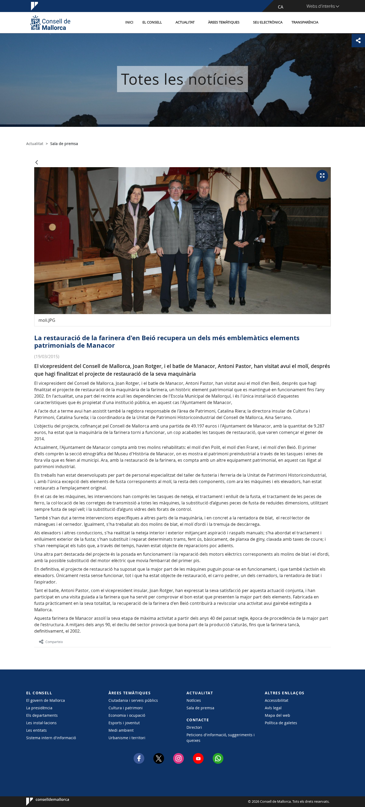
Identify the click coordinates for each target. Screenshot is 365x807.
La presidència (39, 707)
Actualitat (185, 22)
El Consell (152, 22)
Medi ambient (121, 730)
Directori (194, 727)
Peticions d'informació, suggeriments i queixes (221, 737)
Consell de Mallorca (42, 801)
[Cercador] (328, 22)
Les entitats (36, 730)
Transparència (305, 22)
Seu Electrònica (267, 22)
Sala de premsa (200, 707)
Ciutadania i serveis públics (133, 700)
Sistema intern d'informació (51, 737)
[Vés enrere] (36, 163)
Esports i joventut (124, 722)
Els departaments (42, 715)
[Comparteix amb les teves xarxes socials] (358, 40)
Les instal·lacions (41, 722)
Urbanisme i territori (126, 737)
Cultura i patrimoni (125, 707)
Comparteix (54, 642)
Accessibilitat (276, 700)
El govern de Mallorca (45, 700)
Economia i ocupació (126, 715)
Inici (129, 22)
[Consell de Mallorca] (50, 22)
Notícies (194, 700)
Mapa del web (277, 715)
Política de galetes (281, 722)
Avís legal (273, 707)
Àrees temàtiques (223, 22)
